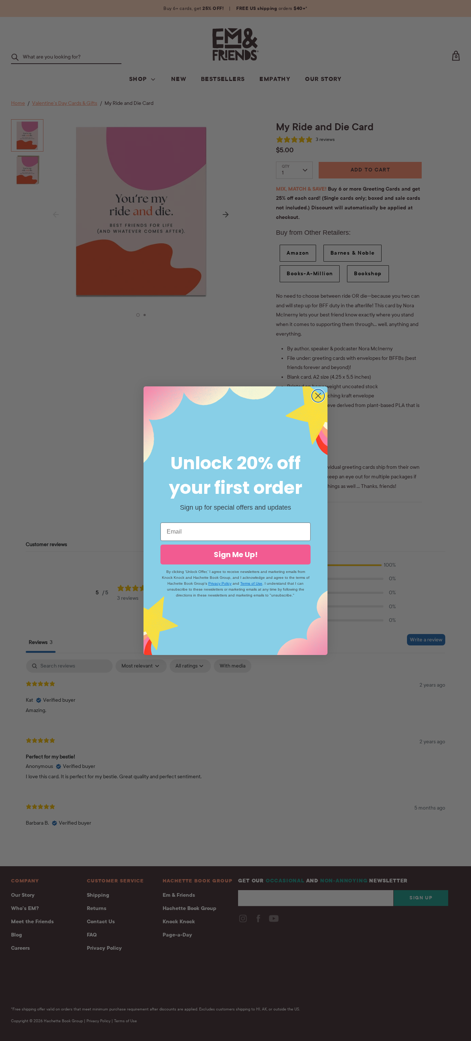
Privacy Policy (219, 583)
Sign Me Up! (236, 554)
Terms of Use (251, 583)
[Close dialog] (318, 395)
